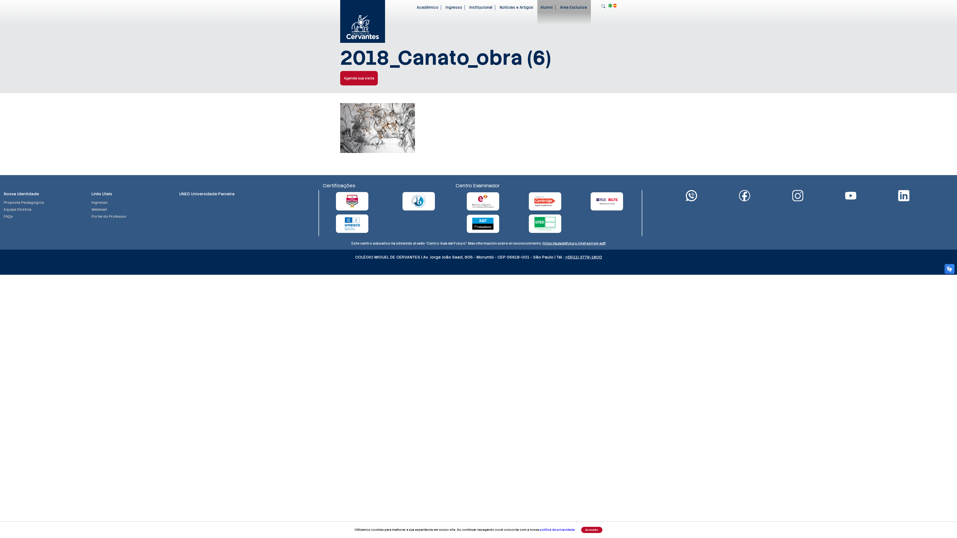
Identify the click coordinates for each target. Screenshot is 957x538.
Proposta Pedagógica (24, 202)
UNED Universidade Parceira (207, 194)
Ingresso (454, 7)
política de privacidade (557, 530)
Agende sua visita (359, 78)
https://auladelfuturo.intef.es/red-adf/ (574, 243)
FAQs (8, 216)
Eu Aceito (591, 530)
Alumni (546, 7)
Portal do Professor (109, 216)
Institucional (480, 7)
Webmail (99, 209)
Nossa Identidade (21, 194)
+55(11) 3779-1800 (583, 257)
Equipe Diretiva (17, 209)
